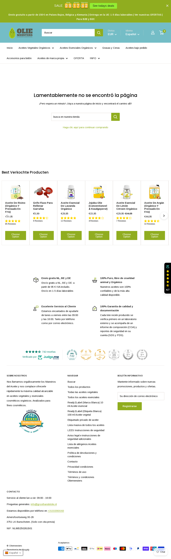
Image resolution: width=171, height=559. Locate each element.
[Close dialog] (146, 240)
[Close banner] (167, 6)
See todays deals (103, 5)
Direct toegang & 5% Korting (53, 304)
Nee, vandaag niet (53, 314)
